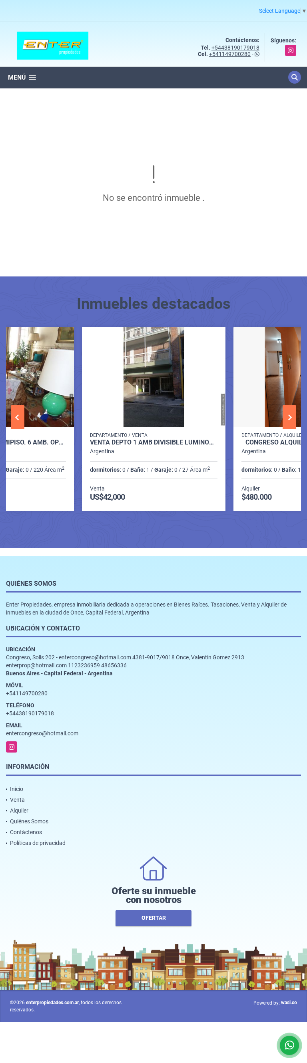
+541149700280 (230, 54)
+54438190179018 (235, 47)
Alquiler (19, 810)
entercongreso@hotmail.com (42, 733)
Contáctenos (26, 832)
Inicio (16, 789)
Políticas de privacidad (38, 843)
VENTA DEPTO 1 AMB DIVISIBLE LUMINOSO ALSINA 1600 (153, 442)
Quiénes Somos (29, 821)
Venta (17, 800)
